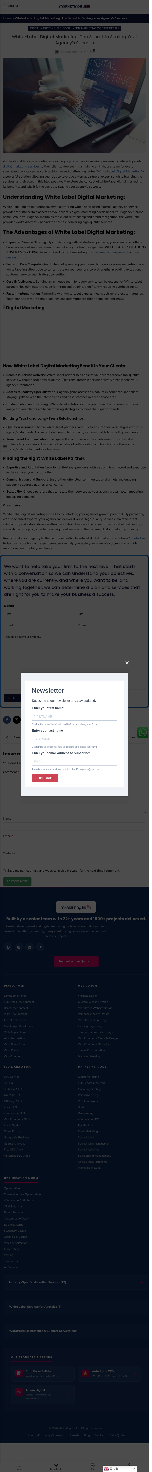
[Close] (127, 663)
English (114, 1468)
